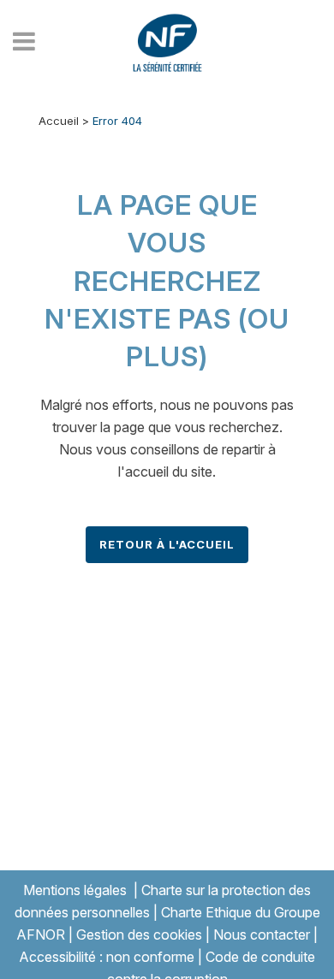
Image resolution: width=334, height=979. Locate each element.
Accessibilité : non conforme (106, 956)
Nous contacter (261, 934)
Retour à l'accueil (167, 544)
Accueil (59, 121)
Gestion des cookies (139, 934)
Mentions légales (75, 890)
